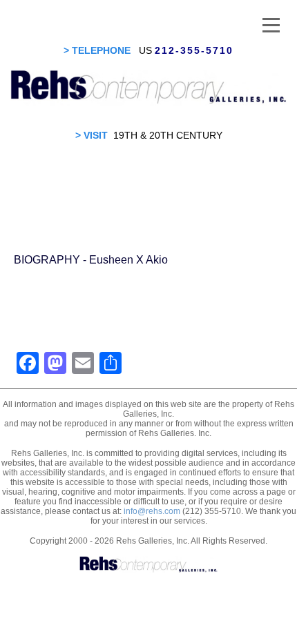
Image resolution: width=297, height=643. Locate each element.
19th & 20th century (167, 135)
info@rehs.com (152, 511)
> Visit (91, 135)
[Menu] (271, 24)
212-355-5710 (194, 50)
